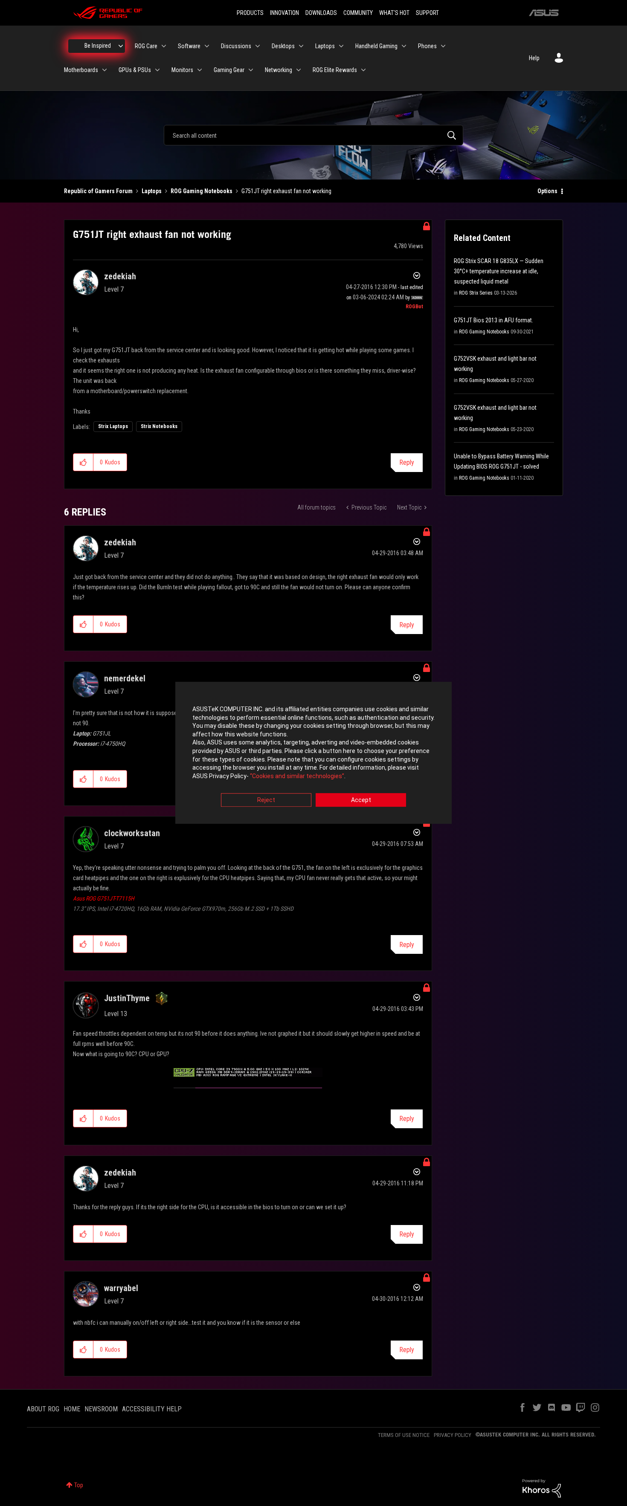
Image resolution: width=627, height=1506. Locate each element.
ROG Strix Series (476, 293)
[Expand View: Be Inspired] (120, 46)
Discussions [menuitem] (236, 46)
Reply (406, 462)
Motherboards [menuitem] (81, 70)
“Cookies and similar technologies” (297, 776)
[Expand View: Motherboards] (104, 70)
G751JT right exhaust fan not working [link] (286, 191)
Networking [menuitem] (278, 70)
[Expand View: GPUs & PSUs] (157, 70)
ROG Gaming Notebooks (201, 191)
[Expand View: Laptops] (341, 46)
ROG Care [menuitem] (146, 46)
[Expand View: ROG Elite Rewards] (363, 70)
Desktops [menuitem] (283, 46)
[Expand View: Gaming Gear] (251, 70)
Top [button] (78, 1485)
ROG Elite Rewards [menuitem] (335, 70)
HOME (72, 1409)
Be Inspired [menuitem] (97, 45)
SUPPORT (427, 12)
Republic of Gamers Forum (98, 191)
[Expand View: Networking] (298, 70)
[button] (83, 462)
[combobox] (313, 135)
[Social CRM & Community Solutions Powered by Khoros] (541, 1487)
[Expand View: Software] (207, 46)
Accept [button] (361, 800)
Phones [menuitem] (427, 46)
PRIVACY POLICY (452, 1435)
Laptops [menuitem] (325, 46)
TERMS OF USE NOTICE (404, 1435)
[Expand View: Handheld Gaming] (404, 46)
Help (534, 58)
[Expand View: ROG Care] (164, 46)
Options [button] (547, 191)
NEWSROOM (101, 1409)
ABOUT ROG (43, 1409)
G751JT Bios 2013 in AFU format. (493, 320)
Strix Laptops (113, 426)
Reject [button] (266, 800)
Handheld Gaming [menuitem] (376, 46)
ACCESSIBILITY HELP (152, 1409)
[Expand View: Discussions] (257, 46)
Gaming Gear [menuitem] (229, 70)
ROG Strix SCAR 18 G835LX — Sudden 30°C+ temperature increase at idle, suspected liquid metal (498, 271)
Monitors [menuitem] (182, 70)
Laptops (152, 191)
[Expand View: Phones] (443, 46)
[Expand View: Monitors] (199, 70)
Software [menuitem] (189, 46)
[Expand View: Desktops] (301, 46)
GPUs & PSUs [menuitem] (135, 70)
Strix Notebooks (159, 426)
